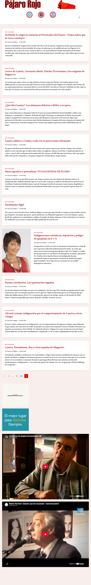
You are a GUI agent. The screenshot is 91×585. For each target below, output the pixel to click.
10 (21, 376)
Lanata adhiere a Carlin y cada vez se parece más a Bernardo (37, 141)
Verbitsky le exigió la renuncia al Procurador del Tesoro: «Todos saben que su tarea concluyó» (45, 36)
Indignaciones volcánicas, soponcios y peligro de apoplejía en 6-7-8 (59, 237)
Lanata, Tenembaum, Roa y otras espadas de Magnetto (34, 347)
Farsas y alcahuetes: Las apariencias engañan (29, 282)
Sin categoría (9, 32)
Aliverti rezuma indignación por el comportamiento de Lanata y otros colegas (43, 315)
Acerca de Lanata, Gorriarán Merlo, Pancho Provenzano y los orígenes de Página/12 (44, 73)
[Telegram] (29, 15)
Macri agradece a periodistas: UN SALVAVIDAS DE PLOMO (37, 171)
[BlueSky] (53, 15)
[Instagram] (41, 15)
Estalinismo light (14, 205)
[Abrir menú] (79, 17)
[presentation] (16, 250)
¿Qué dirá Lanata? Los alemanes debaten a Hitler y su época (38, 105)
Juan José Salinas (12, 42)
